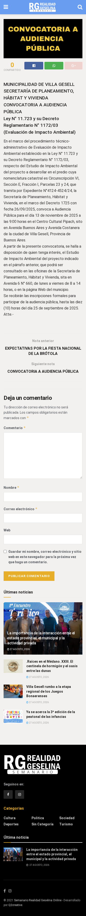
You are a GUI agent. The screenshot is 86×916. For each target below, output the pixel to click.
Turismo (66, 824)
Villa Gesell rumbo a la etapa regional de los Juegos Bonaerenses (48, 691)
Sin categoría (43, 824)
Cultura (10, 818)
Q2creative (15, 905)
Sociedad (67, 818)
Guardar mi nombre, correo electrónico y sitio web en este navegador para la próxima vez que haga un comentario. (44, 557)
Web (7, 530)
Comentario (15, 428)
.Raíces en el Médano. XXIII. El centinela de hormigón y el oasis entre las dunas (52, 666)
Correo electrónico (21, 509)
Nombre (11, 487)
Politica (38, 818)
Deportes (11, 824)
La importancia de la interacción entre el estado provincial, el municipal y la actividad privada (41, 638)
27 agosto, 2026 (19, 649)
